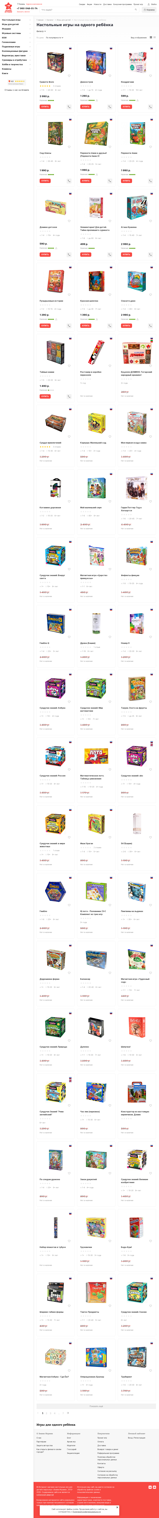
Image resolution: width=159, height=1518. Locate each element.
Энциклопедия (73, 1453)
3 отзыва (57, 447)
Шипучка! (126, 1047)
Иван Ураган (86, 843)
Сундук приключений (50, 442)
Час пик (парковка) (90, 1111)
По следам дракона (50, 1179)
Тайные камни (47, 372)
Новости (97, 4)
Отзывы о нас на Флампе (17, 90)
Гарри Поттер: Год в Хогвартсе (131, 509)
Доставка (107, 4)
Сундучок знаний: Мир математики (91, 709)
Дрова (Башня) (88, 643)
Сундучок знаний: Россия (52, 775)
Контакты (102, 1463)
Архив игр (71, 1442)
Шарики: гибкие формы (51, 1312)
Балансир (85, 979)
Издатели (71, 1445)
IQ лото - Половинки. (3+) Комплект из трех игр (93, 912)
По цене (40, 38)
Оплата (101, 1442)
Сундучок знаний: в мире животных (52, 845)
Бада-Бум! (126, 1247)
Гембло (43, 911)
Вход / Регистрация (136, 1438)
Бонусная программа (122, 4)
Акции (89, 4)
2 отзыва (57, 86)
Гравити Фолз (47, 82)
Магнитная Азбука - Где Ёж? (54, 1377)
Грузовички (86, 1247)
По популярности (53, 38)
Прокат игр (138, 4)
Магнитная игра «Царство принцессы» (93, 577)
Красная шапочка (89, 301)
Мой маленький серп (90, 507)
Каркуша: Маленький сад (93, 442)
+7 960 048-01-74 (27, 8)
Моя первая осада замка (133, 442)
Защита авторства (45, 1445)
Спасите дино (128, 301)
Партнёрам (41, 1442)
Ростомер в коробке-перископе (91, 373)
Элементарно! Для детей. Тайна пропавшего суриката (94, 228)
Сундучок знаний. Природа (53, 1047)
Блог (69, 1438)
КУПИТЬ (45, 107)
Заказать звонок (23, 12)
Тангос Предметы (89, 1312)
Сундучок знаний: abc (132, 775)
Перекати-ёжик (129, 153)
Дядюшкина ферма (49, 979)
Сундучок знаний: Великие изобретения (134, 1181)
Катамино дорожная (50, 507)
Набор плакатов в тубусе (53, 1247)
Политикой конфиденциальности (87, 1512)
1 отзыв (97, 647)
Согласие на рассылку (107, 1471)
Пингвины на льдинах (132, 911)
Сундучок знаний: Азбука (52, 708)
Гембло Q (44, 643)
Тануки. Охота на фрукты (134, 708)
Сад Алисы (45, 153)
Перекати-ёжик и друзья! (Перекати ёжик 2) (93, 154)
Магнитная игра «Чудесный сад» (135, 980)
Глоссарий (71, 1449)
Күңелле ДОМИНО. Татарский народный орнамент (136, 373)
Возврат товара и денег (108, 1449)
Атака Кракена (129, 227)
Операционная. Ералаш (92, 1377)
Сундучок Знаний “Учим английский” (51, 1113)
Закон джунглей (88, 1179)
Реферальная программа (108, 1453)
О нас (39, 1438)
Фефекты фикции (130, 575)
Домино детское (48, 227)
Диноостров (86, 82)
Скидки (82, 4)
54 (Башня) (126, 843)
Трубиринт (126, 1377)
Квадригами (127, 82)
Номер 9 (125, 643)
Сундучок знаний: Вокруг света (52, 577)
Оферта (101, 1467)
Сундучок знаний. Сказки (134, 1312)
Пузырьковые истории (51, 301)
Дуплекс (84, 1047)
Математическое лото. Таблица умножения (92, 777)
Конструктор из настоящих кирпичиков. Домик (135, 1113)
